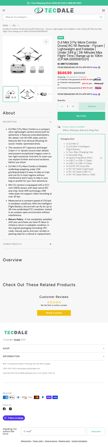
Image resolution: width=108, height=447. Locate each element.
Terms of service (51, 441)
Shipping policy (64, 441)
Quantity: (61, 100)
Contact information (79, 441)
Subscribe (96, 431)
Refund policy (26, 441)
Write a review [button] (54, 312)
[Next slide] (48, 94)
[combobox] (54, 17)
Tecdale (17, 339)
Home (5, 25)
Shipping (61, 77)
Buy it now (81, 116)
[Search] (101, 17)
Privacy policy (38, 441)
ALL (14, 25)
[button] (4, 10)
